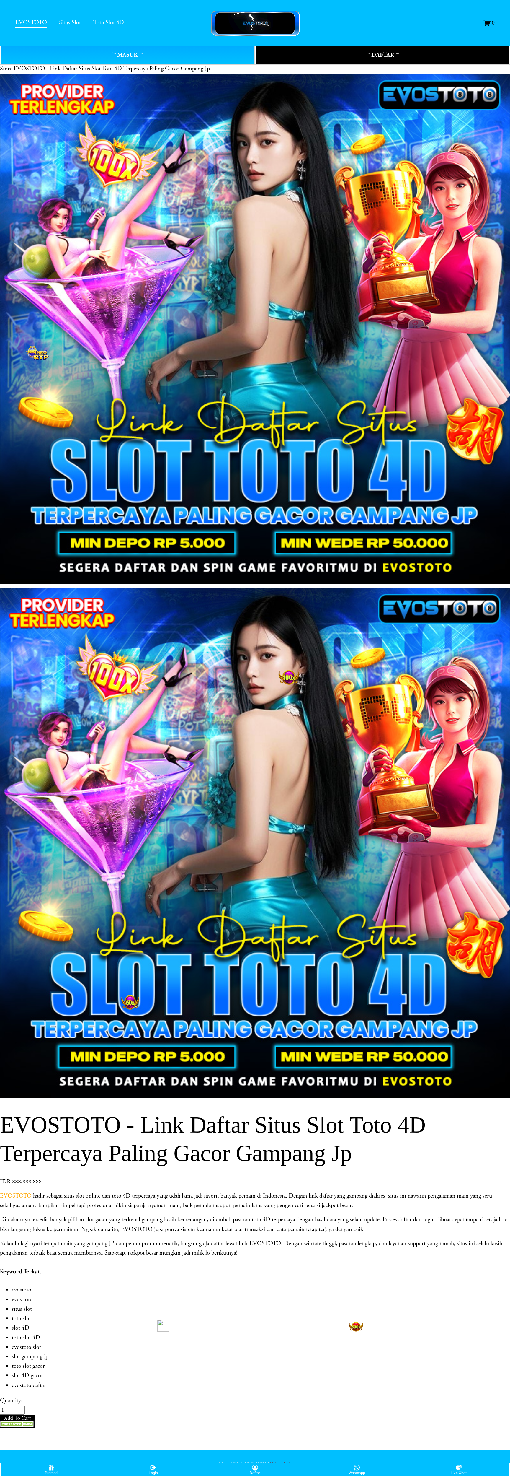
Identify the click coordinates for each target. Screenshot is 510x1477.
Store (6, 68)
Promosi (51, 1473)
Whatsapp (357, 1473)
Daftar (255, 1473)
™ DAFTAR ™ (382, 54)
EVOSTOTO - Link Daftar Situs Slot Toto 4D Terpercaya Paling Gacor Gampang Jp (112, 68)
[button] (17, 1421)
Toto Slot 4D (108, 22)
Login (153, 1473)
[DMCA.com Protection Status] (17, 1425)
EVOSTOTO (31, 22)
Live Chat (459, 1473)
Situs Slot (70, 22)
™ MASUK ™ (127, 54)
